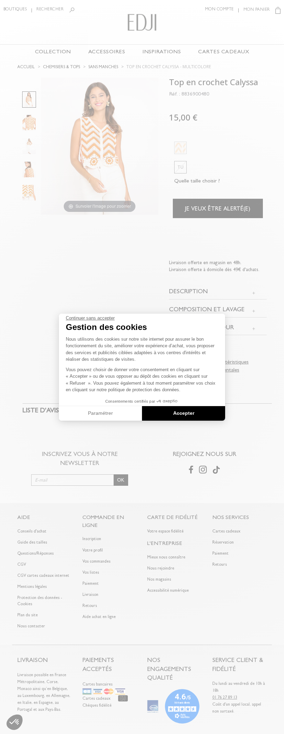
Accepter (183, 413)
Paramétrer (100, 413)
